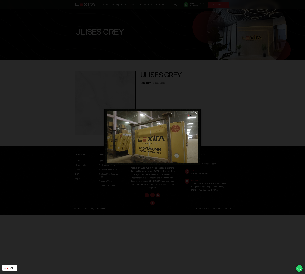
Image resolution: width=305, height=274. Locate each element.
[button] (196, 113)
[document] (152, 137)
